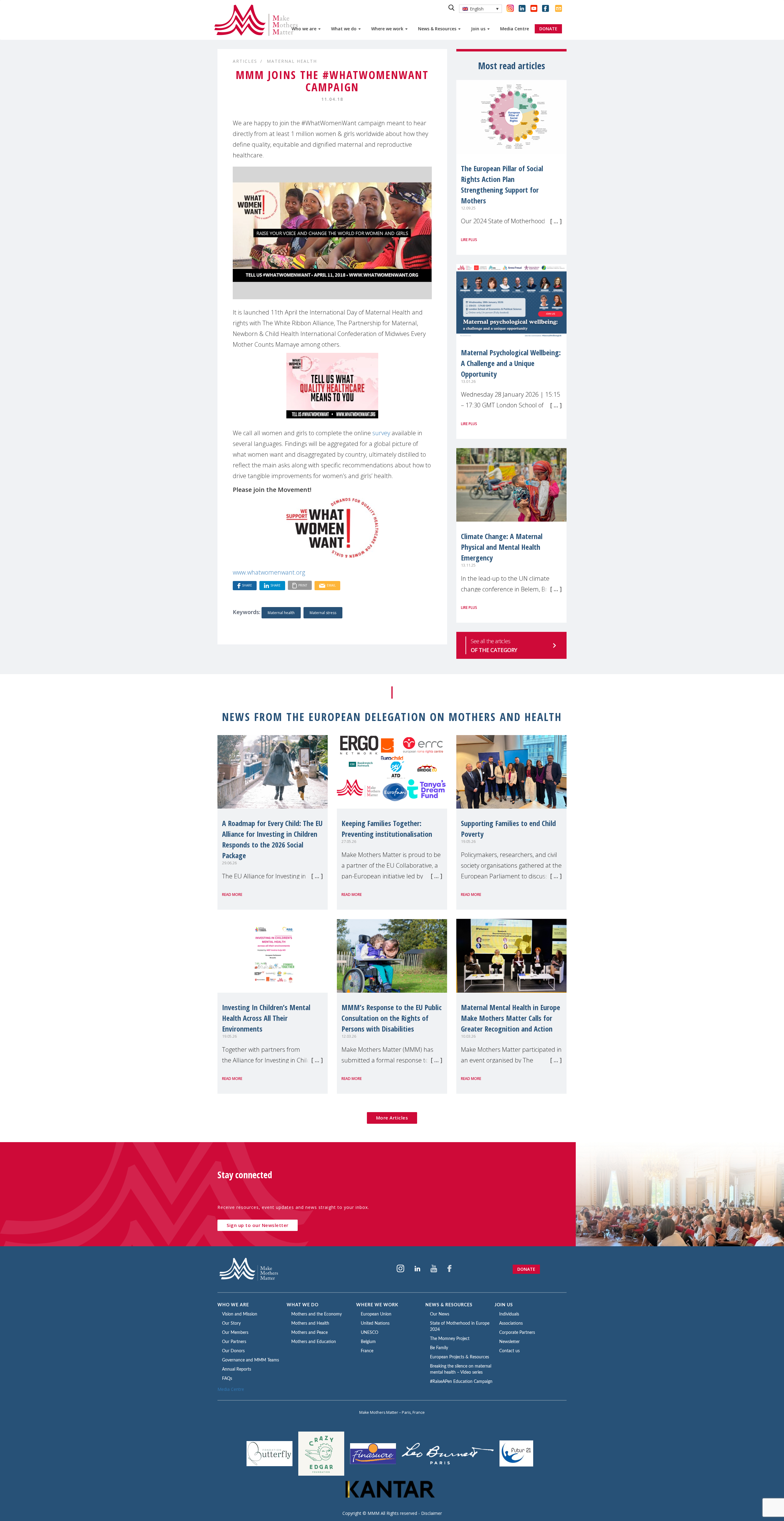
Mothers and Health (310, 1323)
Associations (511, 1323)
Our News (439, 1314)
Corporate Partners (517, 1332)
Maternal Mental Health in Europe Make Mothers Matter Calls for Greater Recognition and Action (510, 1018)
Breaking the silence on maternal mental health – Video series (460, 1369)
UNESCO (369, 1332)
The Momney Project (449, 1339)
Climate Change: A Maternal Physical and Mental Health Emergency (501, 547)
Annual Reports (236, 1369)
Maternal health (281, 612)
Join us (479, 29)
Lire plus (469, 239)
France (367, 1351)
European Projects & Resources (459, 1357)
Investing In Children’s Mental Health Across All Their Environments (266, 1018)
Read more (232, 894)
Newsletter (509, 1342)
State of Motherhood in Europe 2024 (459, 1326)
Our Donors (233, 1351)
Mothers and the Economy (316, 1314)
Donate (526, 1269)
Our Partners (234, 1342)
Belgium (368, 1342)
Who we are (305, 29)
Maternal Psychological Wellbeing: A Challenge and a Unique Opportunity (511, 363)
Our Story (231, 1323)
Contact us (509, 1351)
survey (381, 433)
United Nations (375, 1323)
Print (302, 585)
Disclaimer (431, 1513)
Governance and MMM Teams (250, 1360)
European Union (376, 1314)
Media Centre (514, 29)
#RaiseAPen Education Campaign (461, 1381)
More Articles (392, 1118)
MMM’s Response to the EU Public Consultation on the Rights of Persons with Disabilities (391, 1018)
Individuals (509, 1314)
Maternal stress (323, 612)
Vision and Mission (239, 1314)
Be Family (439, 1348)
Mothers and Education (313, 1342)
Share (247, 585)
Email (331, 585)
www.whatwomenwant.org (269, 572)
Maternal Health (292, 61)
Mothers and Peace (309, 1332)
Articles (245, 61)
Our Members (235, 1332)
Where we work (388, 29)
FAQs (227, 1378)
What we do (344, 29)
